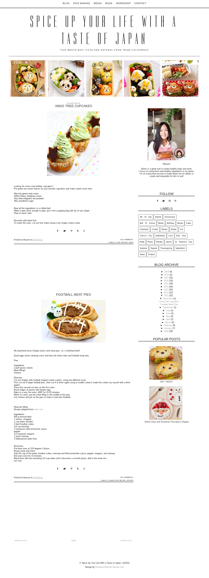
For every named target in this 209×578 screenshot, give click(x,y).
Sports (130, 480)
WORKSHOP (123, 3)
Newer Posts (21, 540)
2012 (166, 292)
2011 (166, 295)
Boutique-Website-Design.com (109, 567)
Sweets (154, 248)
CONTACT (140, 3)
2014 (166, 286)
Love (170, 236)
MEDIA (98, 3)
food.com (38, 409)
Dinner (164, 229)
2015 (166, 283)
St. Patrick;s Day (183, 242)
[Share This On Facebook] (60, 234)
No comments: (127, 239)
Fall (181, 229)
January (168, 328)
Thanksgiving (166, 248)
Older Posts (126, 540)
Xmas (131, 242)
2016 (166, 280)
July (168, 310)
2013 (166, 289)
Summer (143, 248)
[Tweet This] (67, 234)
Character (113, 480)
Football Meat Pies (73, 294)
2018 (167, 275)
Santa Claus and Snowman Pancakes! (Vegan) (167, 422)
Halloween (160, 236)
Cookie (155, 229)
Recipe (124, 242)
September (168, 307)
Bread (180, 223)
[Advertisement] (38, 272)
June (168, 313)
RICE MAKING (81, 3)
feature (151, 254)
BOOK (109, 3)
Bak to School (147, 223)
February (168, 325)
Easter (174, 229)
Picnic (150, 242)
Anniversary (169, 217)
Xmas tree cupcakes (73, 106)
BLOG (66, 3)
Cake (118, 242)
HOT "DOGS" (166, 381)
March (168, 322)
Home (73, 540)
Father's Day (146, 236)
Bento (161, 223)
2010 (166, 331)
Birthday (170, 223)
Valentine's (180, 248)
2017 (166, 277)
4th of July (146, 217)
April (168, 319)
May (168, 316)
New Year (181, 236)
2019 (167, 271)
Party (142, 242)
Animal (158, 217)
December (168, 298)
